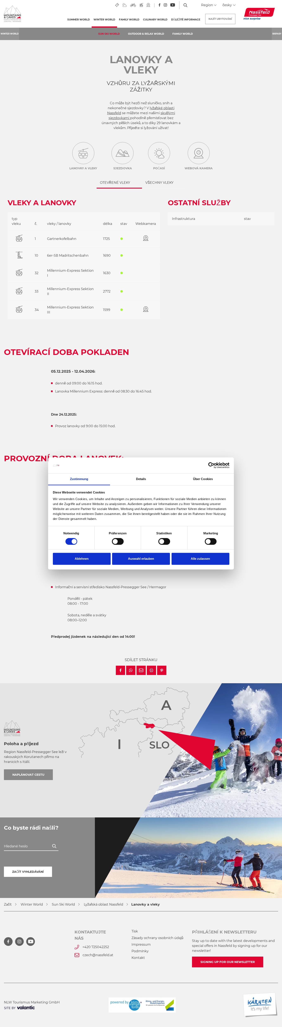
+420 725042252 (95, 947)
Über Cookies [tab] (203, 479)
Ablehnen (82, 558)
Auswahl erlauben (141, 558)
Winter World (105, 19)
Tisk (135, 931)
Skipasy (276, 33)
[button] (120, 670)
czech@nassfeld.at (98, 955)
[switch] (118, 541)
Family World (182, 33)
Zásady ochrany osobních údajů (157, 938)
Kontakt (138, 958)
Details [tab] (141, 479)
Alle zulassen (200, 558)
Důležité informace (185, 19)
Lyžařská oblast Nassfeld (103, 904)
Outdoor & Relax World (146, 33)
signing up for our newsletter (227, 962)
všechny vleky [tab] (159, 183)
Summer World (78, 19)
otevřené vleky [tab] (115, 183)
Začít (8, 904)
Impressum (141, 944)
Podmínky (140, 951)
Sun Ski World (109, 33)
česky (228, 5)
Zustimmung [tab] (79, 479)
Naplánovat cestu (28, 775)
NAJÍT (220, 18)
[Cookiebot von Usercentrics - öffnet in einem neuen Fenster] (211, 465)
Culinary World (155, 19)
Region (207, 5)
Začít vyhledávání (28, 872)
